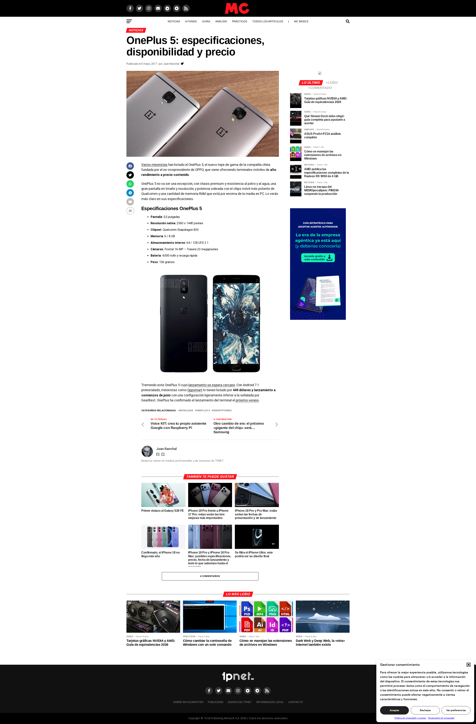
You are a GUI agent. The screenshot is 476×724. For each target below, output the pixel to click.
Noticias (174, 21)
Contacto (295, 702)
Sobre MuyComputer (188, 702)
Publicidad (215, 702)
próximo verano (247, 400)
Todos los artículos (267, 21)
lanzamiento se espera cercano (211, 385)
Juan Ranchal (171, 63)
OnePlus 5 (203, 410)
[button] (468, 665)
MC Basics (301, 21)
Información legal (270, 702)
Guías (206, 21)
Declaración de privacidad (441, 718)
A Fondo (191, 21)
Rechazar (425, 710)
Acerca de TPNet (240, 702)
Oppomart (194, 390)
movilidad (186, 410)
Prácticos (239, 21)
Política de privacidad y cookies (410, 718)
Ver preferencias (456, 710)
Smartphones (222, 410)
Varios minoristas (154, 165)
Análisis (221, 21)
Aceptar (394, 710)
